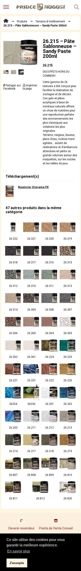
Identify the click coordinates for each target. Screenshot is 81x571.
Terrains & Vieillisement (50, 21)
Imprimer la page (30, 87)
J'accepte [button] (16, 563)
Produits (22, 21)
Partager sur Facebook (12, 87)
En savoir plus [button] (18, 551)
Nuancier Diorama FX (33, 187)
